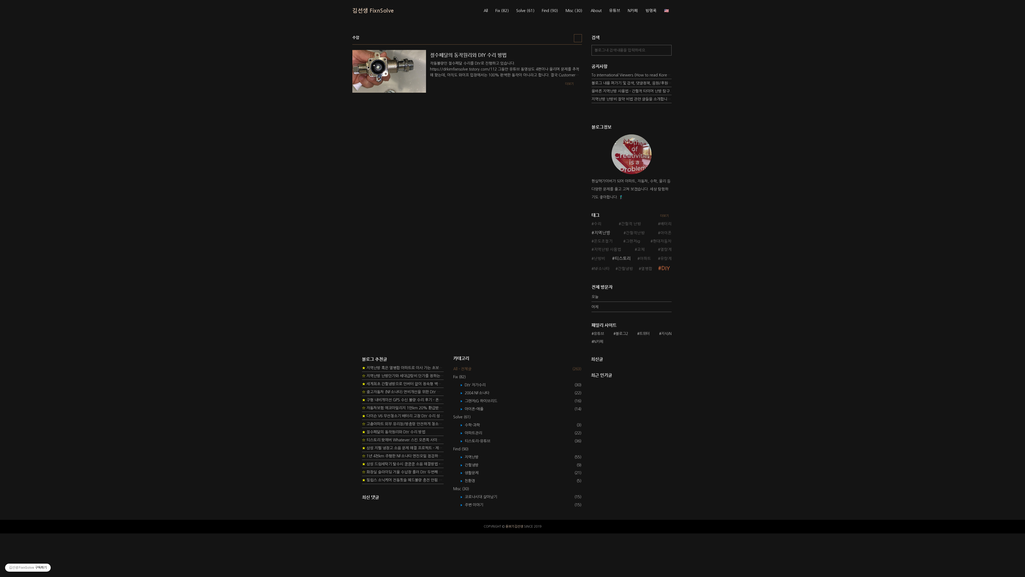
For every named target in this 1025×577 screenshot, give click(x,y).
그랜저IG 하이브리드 (485, 401)
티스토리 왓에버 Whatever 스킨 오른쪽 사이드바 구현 (403, 440)
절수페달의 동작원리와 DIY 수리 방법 (393, 432)
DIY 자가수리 (479, 385)
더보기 (664, 215)
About (596, 11)
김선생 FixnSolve (373, 10)
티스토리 (623, 258)
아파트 (645, 258)
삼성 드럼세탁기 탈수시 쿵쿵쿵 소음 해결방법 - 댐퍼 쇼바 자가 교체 (403, 464)
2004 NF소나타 (481, 393)
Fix (502, 11)
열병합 (646, 269)
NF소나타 (602, 269)
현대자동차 (662, 241)
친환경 (474, 481)
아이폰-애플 (478, 409)
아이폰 (666, 233)
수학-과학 (476, 425)
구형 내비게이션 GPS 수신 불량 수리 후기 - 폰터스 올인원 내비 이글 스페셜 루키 (403, 400)
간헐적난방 (635, 233)
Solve (525, 11)
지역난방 (602, 233)
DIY (665, 268)
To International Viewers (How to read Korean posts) (632, 75)
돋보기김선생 (514, 526)
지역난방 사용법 (607, 249)
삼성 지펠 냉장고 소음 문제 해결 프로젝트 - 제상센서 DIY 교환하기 (403, 448)
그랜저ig (633, 241)
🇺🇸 (666, 11)
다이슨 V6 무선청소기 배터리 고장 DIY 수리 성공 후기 (403, 416)
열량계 (666, 249)
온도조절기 (603, 241)
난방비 (599, 258)
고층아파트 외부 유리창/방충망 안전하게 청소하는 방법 (403, 424)
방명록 (651, 11)
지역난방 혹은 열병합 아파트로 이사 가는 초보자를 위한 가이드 (403, 368)
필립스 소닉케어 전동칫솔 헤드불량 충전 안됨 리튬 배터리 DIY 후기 (403, 480)
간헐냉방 (625, 269)
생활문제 (475, 473)
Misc (573, 11)
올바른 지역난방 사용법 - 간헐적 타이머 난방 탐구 (631, 91)
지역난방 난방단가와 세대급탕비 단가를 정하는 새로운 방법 (403, 376)
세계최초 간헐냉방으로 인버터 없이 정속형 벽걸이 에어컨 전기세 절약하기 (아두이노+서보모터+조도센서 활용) (403, 384)
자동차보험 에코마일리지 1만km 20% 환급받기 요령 (403, 408)
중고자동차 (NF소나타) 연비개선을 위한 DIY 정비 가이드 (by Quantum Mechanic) (403, 392)
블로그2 (622, 334)
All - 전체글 (462, 369)
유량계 (666, 258)
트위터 (644, 334)
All (486, 11)
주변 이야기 (478, 505)
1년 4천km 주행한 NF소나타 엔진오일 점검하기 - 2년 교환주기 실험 (403, 456)
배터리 (666, 224)
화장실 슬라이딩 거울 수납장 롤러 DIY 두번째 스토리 (403, 472)
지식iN (666, 334)
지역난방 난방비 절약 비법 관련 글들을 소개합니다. (632, 99)
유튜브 (614, 11)
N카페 (633, 11)
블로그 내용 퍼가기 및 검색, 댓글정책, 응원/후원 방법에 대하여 (632, 83)
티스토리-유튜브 (481, 441)
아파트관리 (477, 433)
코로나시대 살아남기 (485, 497)
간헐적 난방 (631, 224)
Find (550, 11)
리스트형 (578, 38)
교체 (641, 249)
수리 (597, 224)
